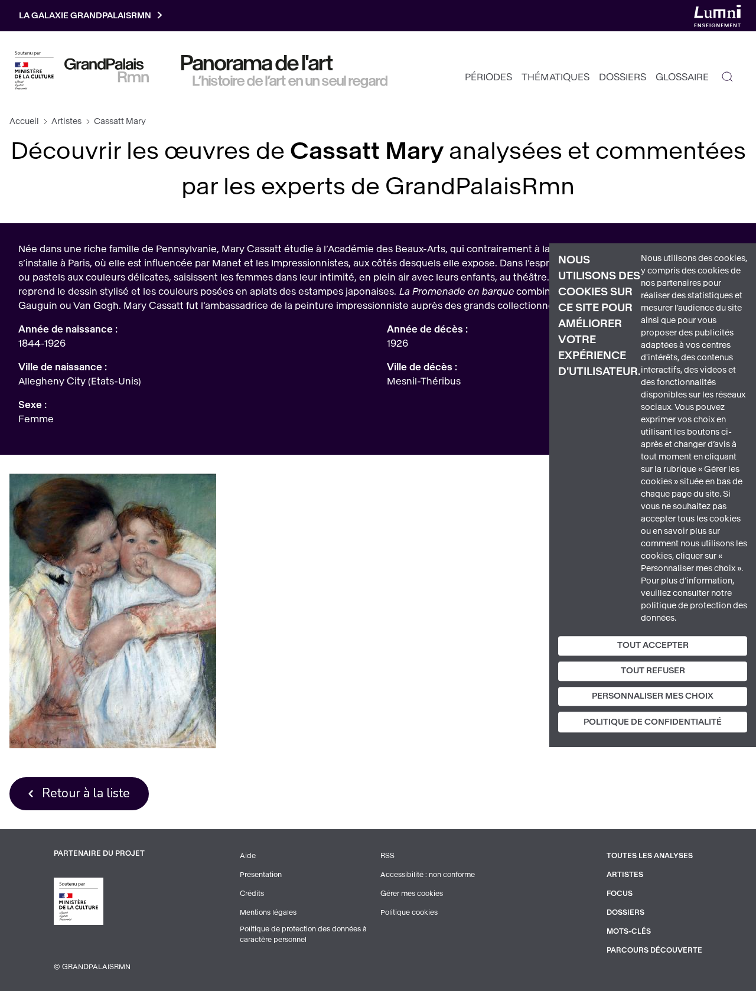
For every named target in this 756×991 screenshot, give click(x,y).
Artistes (66, 121)
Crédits (252, 893)
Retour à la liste (86, 793)
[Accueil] (106, 70)
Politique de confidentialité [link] (653, 722)
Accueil (24, 121)
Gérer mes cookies (411, 893)
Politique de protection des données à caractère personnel (303, 934)
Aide (248, 855)
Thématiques (555, 77)
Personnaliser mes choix (652, 696)
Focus (620, 893)
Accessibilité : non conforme (427, 874)
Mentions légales (268, 912)
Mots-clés (629, 931)
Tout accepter (653, 645)
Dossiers (622, 77)
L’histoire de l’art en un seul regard (290, 81)
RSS (387, 855)
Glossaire (682, 77)
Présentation (261, 874)
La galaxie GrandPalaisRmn (85, 15)
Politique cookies (409, 912)
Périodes (488, 77)
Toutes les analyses (650, 855)
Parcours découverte (654, 950)
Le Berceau (113, 611)
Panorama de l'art (257, 63)
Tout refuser (653, 670)
